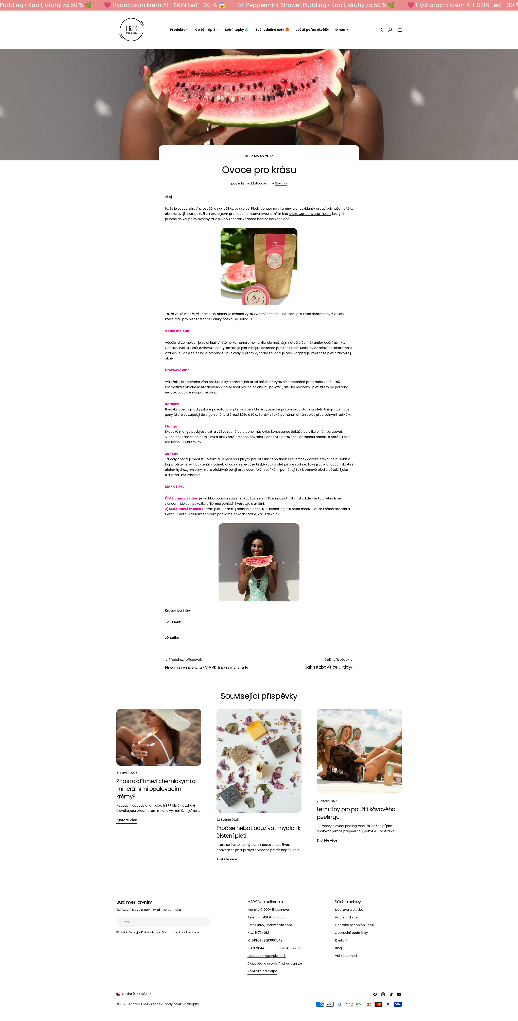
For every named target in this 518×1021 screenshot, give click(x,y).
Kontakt (341, 940)
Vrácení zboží (346, 917)
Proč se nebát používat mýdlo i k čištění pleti (258, 832)
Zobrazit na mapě (262, 971)
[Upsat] (206, 922)
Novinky (281, 183)
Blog (338, 948)
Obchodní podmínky (351, 932)
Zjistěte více (126, 820)
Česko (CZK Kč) (134, 993)
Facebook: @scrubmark (266, 955)
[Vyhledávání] (381, 30)
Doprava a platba (349, 909)
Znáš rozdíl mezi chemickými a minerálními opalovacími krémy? (156, 788)
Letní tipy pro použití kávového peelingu (356, 813)
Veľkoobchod (346, 955)
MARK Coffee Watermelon (310, 213)
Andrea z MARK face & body (150, 1004)
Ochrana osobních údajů (354, 925)
